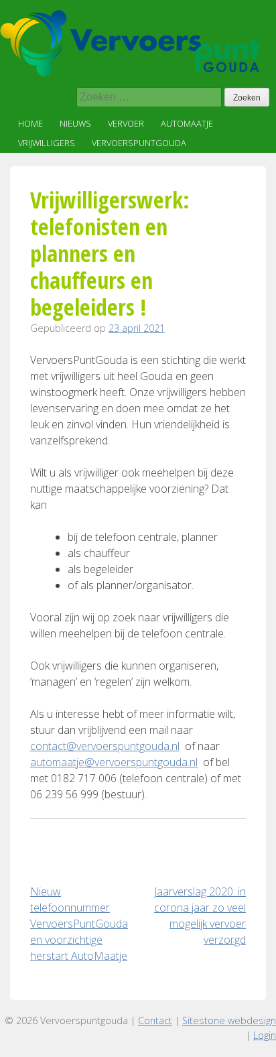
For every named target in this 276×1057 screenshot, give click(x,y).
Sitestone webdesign (229, 1020)
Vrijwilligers (46, 143)
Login (264, 1035)
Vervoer (126, 123)
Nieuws (75, 123)
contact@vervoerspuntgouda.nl (105, 746)
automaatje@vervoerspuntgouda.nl (114, 762)
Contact (155, 1020)
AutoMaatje (187, 123)
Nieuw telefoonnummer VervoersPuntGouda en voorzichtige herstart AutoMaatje (79, 923)
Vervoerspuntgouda (139, 143)
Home (30, 123)
